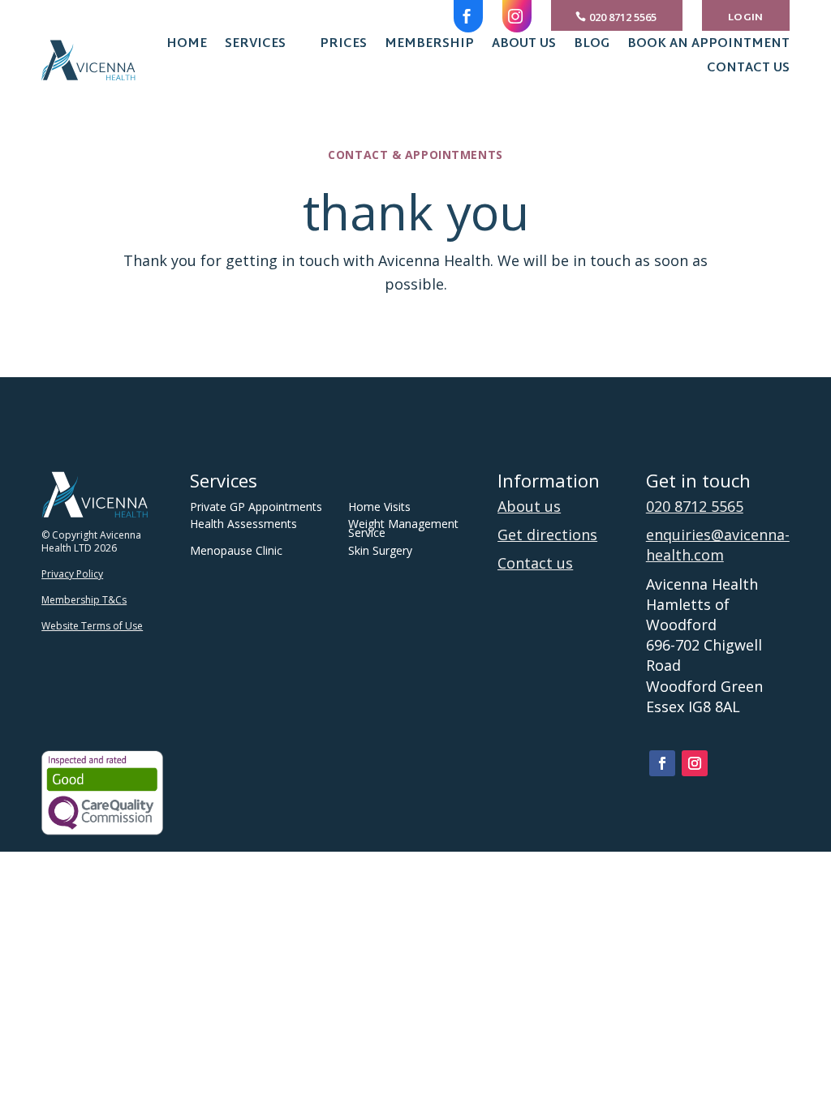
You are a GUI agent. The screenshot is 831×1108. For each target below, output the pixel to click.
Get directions (547, 534)
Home (186, 47)
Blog (591, 47)
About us (529, 506)
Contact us (748, 71)
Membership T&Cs (84, 600)
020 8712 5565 (623, 17)
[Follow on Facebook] (662, 763)
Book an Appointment (708, 47)
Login (746, 18)
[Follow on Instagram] (695, 763)
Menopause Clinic (236, 550)
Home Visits (379, 506)
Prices (343, 47)
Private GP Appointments (256, 506)
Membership (429, 47)
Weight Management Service (403, 528)
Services (255, 47)
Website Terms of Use (92, 626)
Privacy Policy (72, 574)
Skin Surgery (380, 550)
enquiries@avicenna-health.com (718, 545)
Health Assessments (243, 523)
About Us (524, 47)
